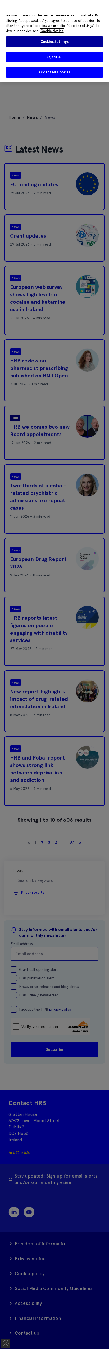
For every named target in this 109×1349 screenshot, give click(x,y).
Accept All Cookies (54, 72)
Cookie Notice (52, 31)
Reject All (54, 57)
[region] (54, 41)
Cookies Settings (54, 42)
